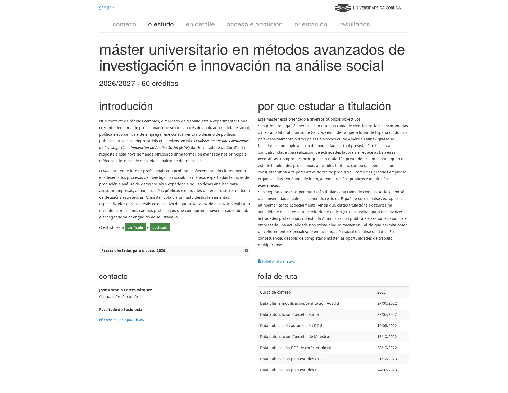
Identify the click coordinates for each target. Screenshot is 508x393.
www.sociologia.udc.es (123, 319)
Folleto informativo (278, 261)
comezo (124, 23)
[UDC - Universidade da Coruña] (368, 10)
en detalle (200, 23)
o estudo (161, 23)
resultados (354, 23)
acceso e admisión (255, 23)
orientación (310, 23)
